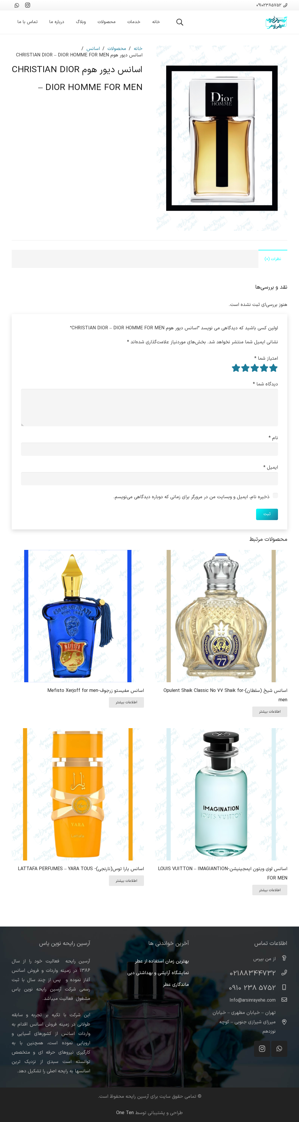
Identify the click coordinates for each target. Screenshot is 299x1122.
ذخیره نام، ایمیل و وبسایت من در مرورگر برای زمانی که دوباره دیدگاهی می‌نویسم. (191, 497)
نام (273, 437)
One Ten (125, 1112)
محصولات (116, 48)
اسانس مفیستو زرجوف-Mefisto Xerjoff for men (95, 690)
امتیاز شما (266, 358)
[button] (180, 22)
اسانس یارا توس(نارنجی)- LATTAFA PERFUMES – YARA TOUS (81, 868)
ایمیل (270, 467)
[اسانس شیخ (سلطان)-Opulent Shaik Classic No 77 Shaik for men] (221, 554)
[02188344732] (281, 973)
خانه (138, 48)
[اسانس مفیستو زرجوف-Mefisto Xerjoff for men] (78, 554)
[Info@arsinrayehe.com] (281, 1000)
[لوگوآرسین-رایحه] (276, 22)
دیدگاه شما (265, 384)
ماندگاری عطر (176, 984)
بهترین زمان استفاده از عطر (162, 961)
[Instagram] (27, 5)
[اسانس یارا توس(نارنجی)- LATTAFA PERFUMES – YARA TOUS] (78, 732)
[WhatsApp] (17, 5)
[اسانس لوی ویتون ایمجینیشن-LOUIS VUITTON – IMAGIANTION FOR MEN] (221, 732)
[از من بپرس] (281, 959)
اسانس (93, 48)
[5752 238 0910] (281, 988)
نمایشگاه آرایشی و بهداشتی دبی (158, 972)
